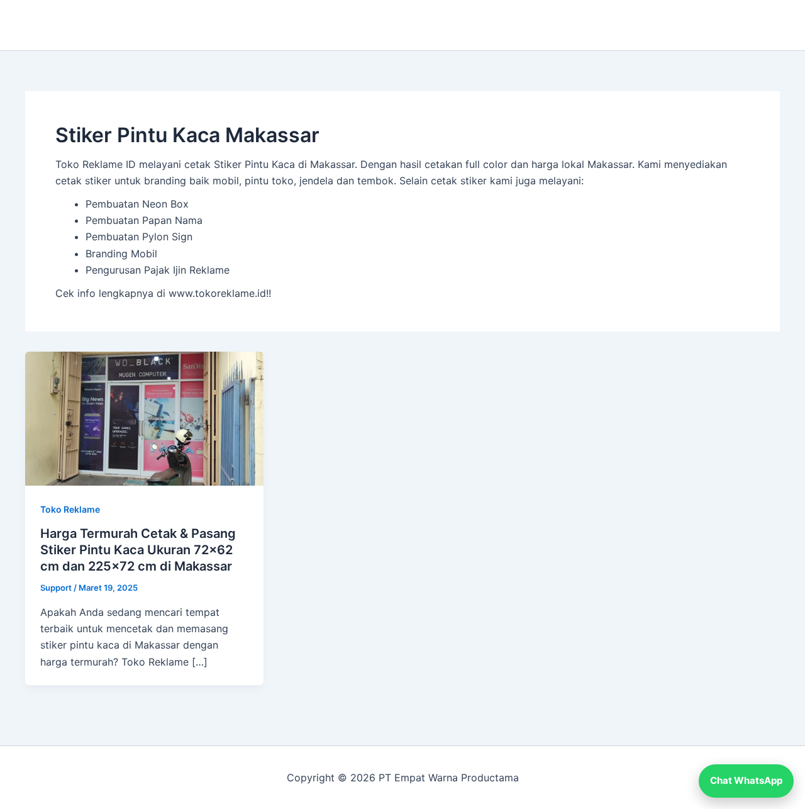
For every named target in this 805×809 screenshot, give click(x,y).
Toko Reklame (70, 509)
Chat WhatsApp (746, 780)
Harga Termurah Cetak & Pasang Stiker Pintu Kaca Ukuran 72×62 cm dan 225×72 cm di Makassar (138, 550)
